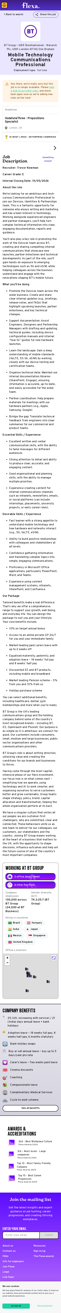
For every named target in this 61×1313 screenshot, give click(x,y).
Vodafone (11, 109)
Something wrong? (48, 159)
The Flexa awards (44, 1256)
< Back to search (13, 14)
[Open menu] (4, 5)
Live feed (8, 1277)
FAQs (5, 1256)
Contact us (9, 1251)
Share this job (48, 14)
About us (8, 1245)
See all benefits (30, 1108)
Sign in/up (39, 1251)
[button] (30, 976)
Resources (40, 1245)
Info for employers (13, 1261)
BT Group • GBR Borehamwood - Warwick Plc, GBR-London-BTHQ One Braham (30, 47)
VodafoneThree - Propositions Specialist (24, 120)
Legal (6, 1272)
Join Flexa (8, 1266)
